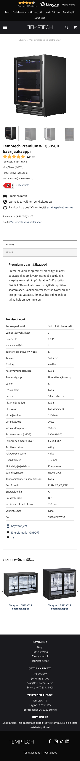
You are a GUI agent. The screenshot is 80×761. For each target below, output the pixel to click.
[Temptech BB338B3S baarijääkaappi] (20, 583)
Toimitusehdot (31, 752)
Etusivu (22, 39)
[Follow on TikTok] (61, 742)
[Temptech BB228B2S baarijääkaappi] (59, 583)
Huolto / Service (52, 12)
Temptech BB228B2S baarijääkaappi (59, 607)
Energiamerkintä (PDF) (25, 533)
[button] (31, 4)
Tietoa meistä (68, 4)
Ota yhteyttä (69, 12)
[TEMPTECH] (40, 27)
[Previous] (9, 85)
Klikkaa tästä (70, 722)
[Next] (71, 85)
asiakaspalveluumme (60, 207)
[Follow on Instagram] (56, 742)
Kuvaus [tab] (10, 244)
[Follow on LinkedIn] (67, 742)
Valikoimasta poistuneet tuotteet (45, 39)
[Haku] (66, 27)
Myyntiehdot (50, 752)
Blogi (7, 12)
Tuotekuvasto (19, 12)
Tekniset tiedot (40, 660)
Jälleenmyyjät (35, 12)
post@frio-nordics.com (40, 683)
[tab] (40, 252)
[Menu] (5, 27)
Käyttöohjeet (16, 526)
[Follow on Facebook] (50, 742)
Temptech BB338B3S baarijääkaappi (20, 607)
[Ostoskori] (75, 27)
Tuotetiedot (39, 17)
